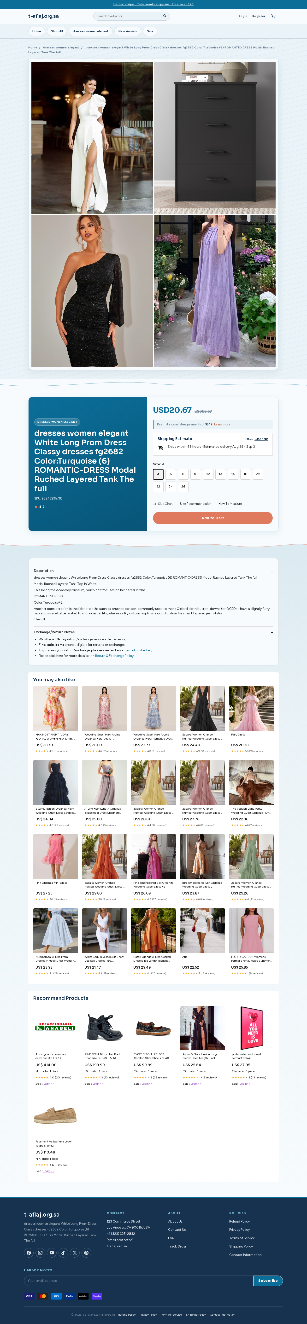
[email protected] (139, 650)
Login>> (48, 1083)
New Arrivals (127, 31)
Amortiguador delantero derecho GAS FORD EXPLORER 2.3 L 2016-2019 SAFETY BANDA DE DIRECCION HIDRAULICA (53, 1056)
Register (258, 16)
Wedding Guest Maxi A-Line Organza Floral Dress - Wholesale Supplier (102, 737)
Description (43, 571)
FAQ (171, 1238)
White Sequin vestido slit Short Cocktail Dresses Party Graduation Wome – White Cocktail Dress (104, 959)
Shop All (57, 31)
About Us (175, 1221)
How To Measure (230, 504)
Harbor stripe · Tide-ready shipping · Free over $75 (153, 4)
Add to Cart (212, 518)
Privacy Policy (239, 1230)
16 (233, 474)
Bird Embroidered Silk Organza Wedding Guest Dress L (202, 884)
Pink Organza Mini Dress (51, 882)
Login (243, 16)
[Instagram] (40, 1253)
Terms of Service (242, 1238)
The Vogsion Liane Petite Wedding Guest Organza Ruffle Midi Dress (251, 811)
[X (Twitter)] (75, 1253)
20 (258, 474)
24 (171, 487)
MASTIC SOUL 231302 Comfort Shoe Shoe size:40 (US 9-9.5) (151, 1056)
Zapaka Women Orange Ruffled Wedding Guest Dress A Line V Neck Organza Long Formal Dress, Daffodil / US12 (153, 811)
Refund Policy (239, 1221)
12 (208, 474)
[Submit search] (164, 16)
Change (261, 439)
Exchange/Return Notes (54, 632)
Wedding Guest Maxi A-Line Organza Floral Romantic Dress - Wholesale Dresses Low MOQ (153, 737)
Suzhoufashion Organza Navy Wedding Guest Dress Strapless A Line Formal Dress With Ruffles (55, 811)
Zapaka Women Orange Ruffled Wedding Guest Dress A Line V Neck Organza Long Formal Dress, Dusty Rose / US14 (202, 811)
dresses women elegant (90, 31)
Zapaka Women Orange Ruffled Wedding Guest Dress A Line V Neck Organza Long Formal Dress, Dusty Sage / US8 (251, 885)
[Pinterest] (86, 1253)
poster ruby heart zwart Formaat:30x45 (246, 1056)
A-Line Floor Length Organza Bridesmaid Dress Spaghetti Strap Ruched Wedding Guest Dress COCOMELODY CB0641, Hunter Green (103, 811)
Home (36, 31)
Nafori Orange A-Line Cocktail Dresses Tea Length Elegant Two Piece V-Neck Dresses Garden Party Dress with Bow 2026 (152, 959)
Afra (185, 957)
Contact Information (245, 1255)
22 (158, 487)
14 (221, 474)
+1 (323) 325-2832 (121, 1234)
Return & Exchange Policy (114, 656)
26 (183, 487)
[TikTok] (63, 1253)
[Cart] (273, 16)
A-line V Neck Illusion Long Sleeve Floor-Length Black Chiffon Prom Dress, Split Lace (202, 1056)
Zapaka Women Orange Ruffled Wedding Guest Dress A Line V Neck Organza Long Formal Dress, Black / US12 (202, 737)
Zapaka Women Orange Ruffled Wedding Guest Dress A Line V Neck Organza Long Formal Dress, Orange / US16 (104, 885)
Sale (150, 31)
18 (245, 474)
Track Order (177, 1246)
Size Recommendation (195, 504)
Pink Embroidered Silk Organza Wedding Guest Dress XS (153, 884)
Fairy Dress (238, 734)
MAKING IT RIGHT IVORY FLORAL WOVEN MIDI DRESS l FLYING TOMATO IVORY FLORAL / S (55, 737)
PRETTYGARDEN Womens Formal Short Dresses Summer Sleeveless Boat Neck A (250, 959)
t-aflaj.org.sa (43, 16)
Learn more (222, 424)
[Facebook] (29, 1253)
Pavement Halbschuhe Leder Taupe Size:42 (53, 1143)
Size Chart (165, 504)
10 (196, 474)
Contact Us (177, 1230)
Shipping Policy (241, 1246)
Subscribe (268, 1281)
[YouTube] (52, 1253)
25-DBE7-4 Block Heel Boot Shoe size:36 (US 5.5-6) (102, 1056)
